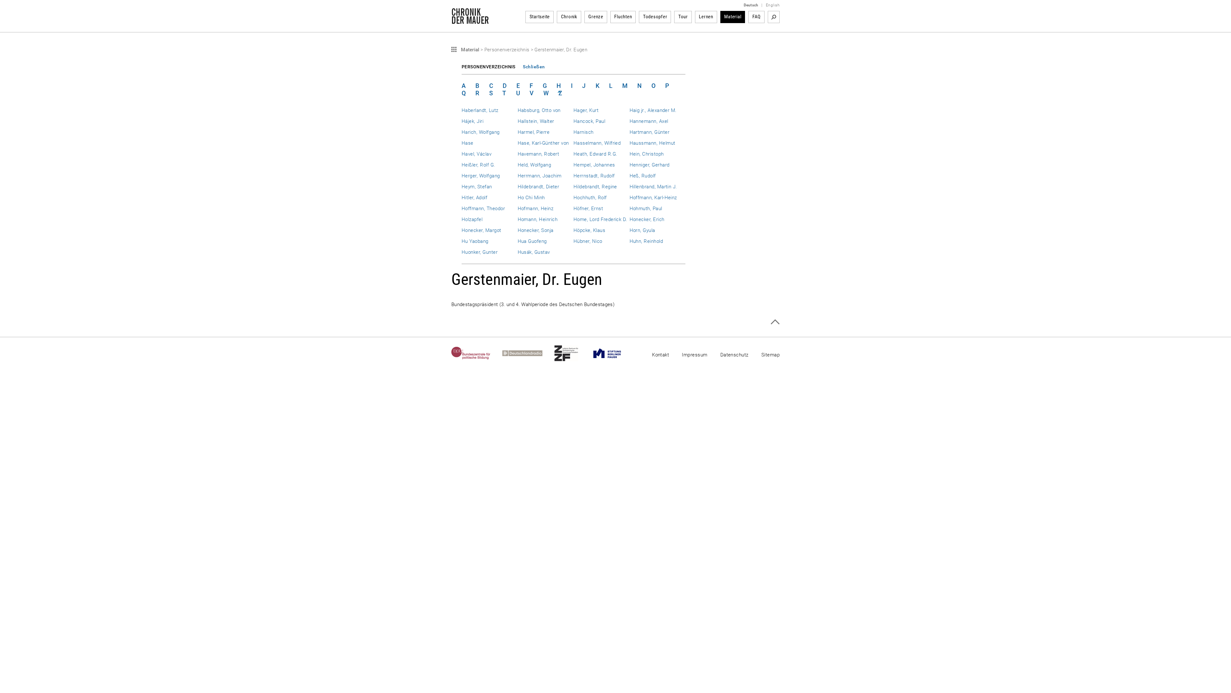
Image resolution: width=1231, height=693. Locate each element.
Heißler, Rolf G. (478, 165)
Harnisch (584, 132)
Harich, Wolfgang (481, 132)
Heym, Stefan (477, 187)
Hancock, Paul (589, 121)
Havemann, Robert (538, 154)
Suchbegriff (774, 17)
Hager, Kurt (586, 110)
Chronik (569, 17)
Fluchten (623, 17)
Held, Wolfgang (534, 165)
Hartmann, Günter (650, 132)
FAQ (756, 17)
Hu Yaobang (475, 241)
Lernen (706, 17)
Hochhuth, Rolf (590, 198)
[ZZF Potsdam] (572, 353)
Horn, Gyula (642, 230)
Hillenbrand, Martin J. (653, 187)
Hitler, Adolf (474, 198)
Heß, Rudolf (643, 176)
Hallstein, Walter (536, 121)
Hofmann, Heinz (536, 208)
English (773, 5)
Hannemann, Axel (649, 121)
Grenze (595, 17)
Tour (683, 17)
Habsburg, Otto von (539, 110)
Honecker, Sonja (536, 230)
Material (732, 17)
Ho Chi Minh (531, 198)
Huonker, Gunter (480, 252)
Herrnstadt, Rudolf (594, 176)
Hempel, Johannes (594, 165)
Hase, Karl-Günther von (543, 143)
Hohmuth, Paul (646, 208)
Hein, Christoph (647, 154)
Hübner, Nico (588, 241)
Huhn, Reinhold (646, 241)
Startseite (540, 17)
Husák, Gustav (534, 252)
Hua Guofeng (532, 241)
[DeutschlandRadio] (528, 353)
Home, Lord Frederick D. (600, 219)
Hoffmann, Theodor (483, 208)
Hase (467, 143)
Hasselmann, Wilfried (597, 143)
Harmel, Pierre (534, 132)
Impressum (694, 355)
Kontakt (660, 355)
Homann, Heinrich (538, 219)
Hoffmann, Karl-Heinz (653, 198)
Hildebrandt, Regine (595, 187)
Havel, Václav (476, 154)
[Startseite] (470, 20)
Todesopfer (655, 17)
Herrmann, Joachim (540, 176)
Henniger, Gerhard (650, 165)
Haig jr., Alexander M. (653, 110)
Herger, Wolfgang (481, 176)
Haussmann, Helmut (652, 143)
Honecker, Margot (481, 230)
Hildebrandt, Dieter (538, 187)
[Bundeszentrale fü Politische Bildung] (476, 353)
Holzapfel (472, 219)
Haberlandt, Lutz (480, 110)
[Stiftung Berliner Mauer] (613, 353)
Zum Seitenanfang (775, 322)
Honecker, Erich (647, 219)
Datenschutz (734, 355)
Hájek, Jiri (472, 121)
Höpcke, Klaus (589, 230)
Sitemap (770, 355)
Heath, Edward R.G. (595, 154)
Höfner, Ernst (588, 208)
